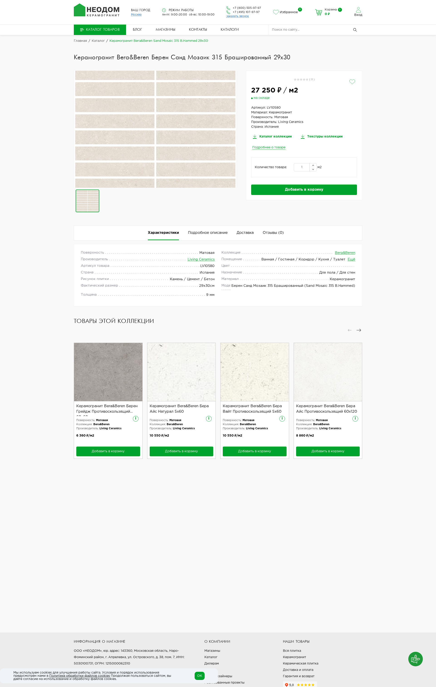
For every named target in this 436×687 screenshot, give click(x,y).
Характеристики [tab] (163, 233)
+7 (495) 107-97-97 (246, 12)
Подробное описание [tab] (208, 233)
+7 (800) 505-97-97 (247, 8)
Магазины (165, 30)
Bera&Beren (345, 252)
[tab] (273, 233)
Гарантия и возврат (299, 676)
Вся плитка (292, 651)
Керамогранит (294, 657)
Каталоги (230, 30)
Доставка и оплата (298, 670)
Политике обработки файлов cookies (79, 676)
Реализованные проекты (224, 682)
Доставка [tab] (245, 233)
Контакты (198, 30)
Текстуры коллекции (324, 136)
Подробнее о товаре (268, 147)
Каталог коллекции (275, 136)
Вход (358, 15)
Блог (137, 30)
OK (199, 676)
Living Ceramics (201, 259)
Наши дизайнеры (218, 676)
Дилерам (211, 663)
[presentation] (349, 330)
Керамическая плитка (300, 663)
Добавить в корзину (304, 189)
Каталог (210, 657)
